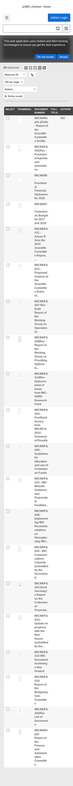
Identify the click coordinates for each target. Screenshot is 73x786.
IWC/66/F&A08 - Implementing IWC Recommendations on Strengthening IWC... (41, 526)
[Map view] (44, 67)
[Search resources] (58, 28)
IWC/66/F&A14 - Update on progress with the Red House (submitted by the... (41, 631)
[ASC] (32, 74)
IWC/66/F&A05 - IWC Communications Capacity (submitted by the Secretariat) (41, 562)
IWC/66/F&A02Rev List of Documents (41, 717)
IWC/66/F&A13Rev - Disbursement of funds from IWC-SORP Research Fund (41, 389)
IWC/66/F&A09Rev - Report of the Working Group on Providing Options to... (41, 352)
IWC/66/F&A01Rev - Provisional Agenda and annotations (41, 158)
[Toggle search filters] (66, 28)
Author (65, 109)
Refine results (15, 96)
